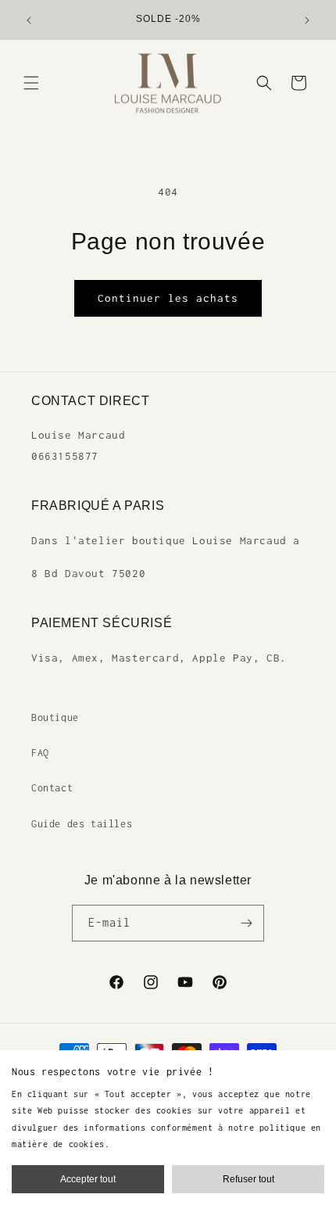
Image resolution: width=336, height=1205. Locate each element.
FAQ (40, 753)
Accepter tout (88, 1179)
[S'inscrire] (246, 923)
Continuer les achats (168, 298)
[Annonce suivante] (307, 20)
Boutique (55, 717)
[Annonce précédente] (29, 20)
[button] (31, 83)
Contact (52, 788)
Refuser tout (248, 1179)
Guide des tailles (81, 824)
